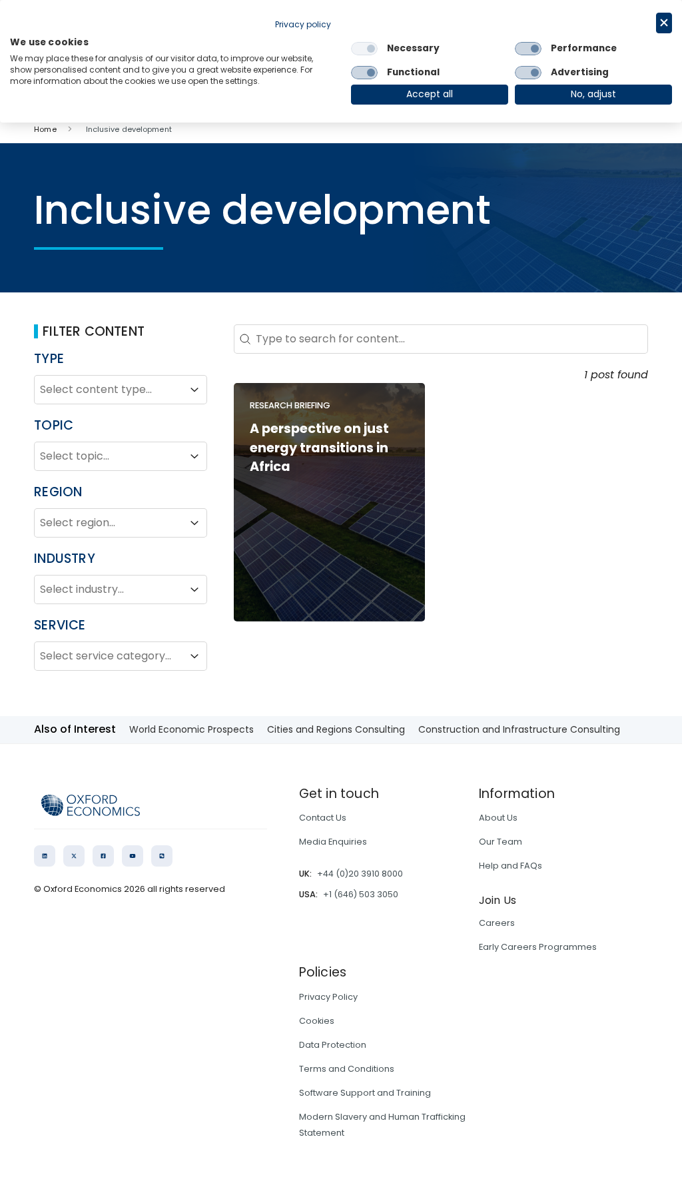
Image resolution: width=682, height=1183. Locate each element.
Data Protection (332, 1044)
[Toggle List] (194, 390)
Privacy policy (303, 24)
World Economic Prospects (191, 729)
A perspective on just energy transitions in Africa (319, 448)
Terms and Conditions (346, 1068)
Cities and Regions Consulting (336, 729)
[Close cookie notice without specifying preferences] (664, 23)
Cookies (316, 1020)
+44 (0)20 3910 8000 (360, 873)
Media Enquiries (333, 841)
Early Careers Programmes (538, 947)
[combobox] (108, 390)
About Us (498, 817)
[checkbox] (364, 48)
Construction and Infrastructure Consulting (519, 729)
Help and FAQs (510, 865)
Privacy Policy (328, 996)
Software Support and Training (365, 1092)
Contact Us (322, 817)
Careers (497, 923)
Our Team (500, 841)
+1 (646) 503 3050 (360, 894)
